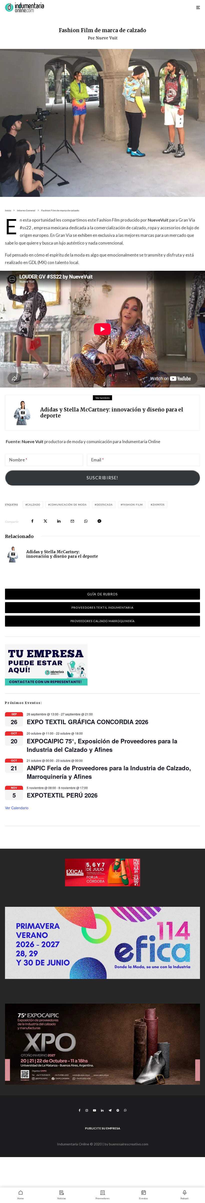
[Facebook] (79, 1110)
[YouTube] (94, 1110)
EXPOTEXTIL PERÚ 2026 (62, 795)
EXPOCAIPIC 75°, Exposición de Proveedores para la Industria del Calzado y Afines (102, 745)
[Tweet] (45, 521)
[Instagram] (86, 1110)
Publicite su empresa (102, 1128)
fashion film (132, 504)
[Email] (72, 521)
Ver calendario (16, 807)
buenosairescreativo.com (128, 1144)
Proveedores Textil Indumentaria (102, 607)
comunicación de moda (68, 504)
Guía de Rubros (102, 594)
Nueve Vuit (33, 441)
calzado (33, 504)
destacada (104, 504)
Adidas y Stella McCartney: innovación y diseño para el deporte (111, 413)
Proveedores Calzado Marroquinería (102, 621)
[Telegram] (110, 1110)
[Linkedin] (102, 1110)
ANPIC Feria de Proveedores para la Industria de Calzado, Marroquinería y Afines (109, 772)
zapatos (158, 504)
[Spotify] (118, 1110)
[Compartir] (32, 521)
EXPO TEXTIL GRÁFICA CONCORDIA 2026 (87, 721)
